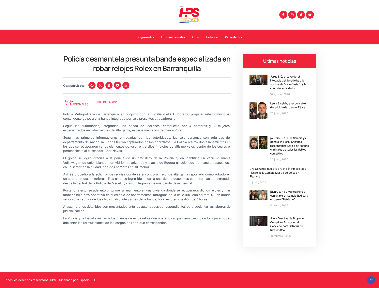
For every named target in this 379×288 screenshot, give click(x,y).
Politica (212, 37)
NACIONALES (79, 104)
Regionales (145, 37)
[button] (92, 85)
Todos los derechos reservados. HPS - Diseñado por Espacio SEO (50, 280)
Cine (195, 37)
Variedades (233, 37)
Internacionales (173, 37)
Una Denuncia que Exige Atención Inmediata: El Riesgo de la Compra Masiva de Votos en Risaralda (278, 172)
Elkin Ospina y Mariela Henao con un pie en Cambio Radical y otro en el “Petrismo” (289, 195)
